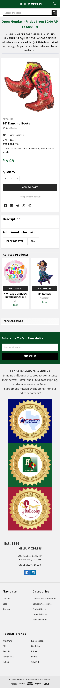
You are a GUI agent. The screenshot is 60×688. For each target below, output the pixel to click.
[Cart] (55, 4)
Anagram (7, 640)
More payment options (30, 196)
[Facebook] (5, 205)
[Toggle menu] (4, 4)
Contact (7, 598)
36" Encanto (44, 294)
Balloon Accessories (43, 603)
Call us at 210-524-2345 (30, 564)
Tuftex (6, 661)
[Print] (17, 205)
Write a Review (10, 128)
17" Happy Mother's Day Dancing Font (15, 295)
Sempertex (8, 656)
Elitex (34, 651)
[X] (23, 205)
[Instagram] (33, 572)
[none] (30, 87)
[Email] (11, 205)
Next (56, 283)
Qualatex (35, 646)
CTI (4, 646)
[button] (30, 421)
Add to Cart (15, 288)
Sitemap (7, 609)
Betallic (6, 651)
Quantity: (9, 172)
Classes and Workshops (44, 598)
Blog (5, 603)
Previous (4, 283)
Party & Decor (39, 609)
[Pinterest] (29, 205)
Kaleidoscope (38, 640)
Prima (34, 656)
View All (35, 661)
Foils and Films (40, 619)
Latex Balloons (40, 614)
